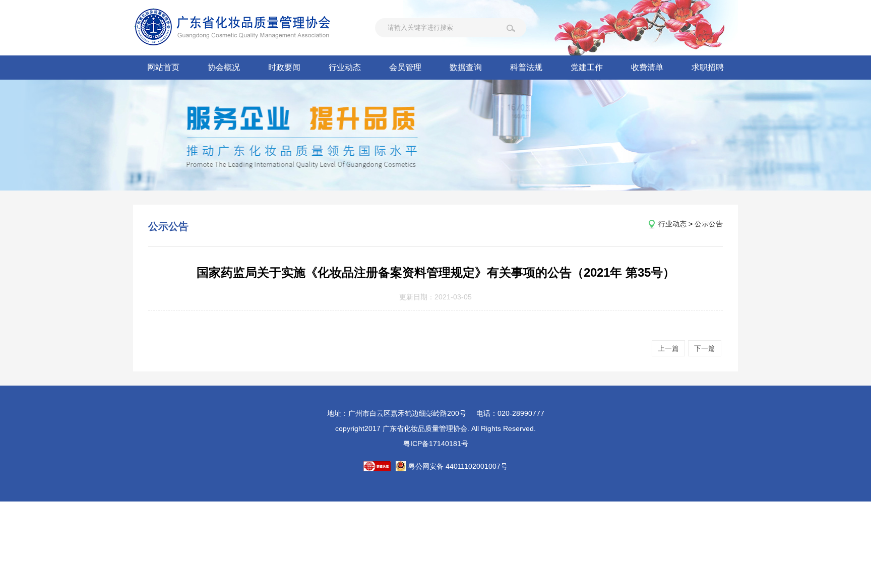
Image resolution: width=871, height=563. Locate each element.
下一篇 (704, 348)
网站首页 (163, 67)
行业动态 (345, 67)
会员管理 (405, 67)
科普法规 (526, 67)
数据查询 (466, 67)
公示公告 (709, 224)
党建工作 (587, 67)
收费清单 (647, 67)
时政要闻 (284, 67)
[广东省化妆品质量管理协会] (246, 27)
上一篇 (668, 348)
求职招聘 (708, 67)
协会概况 (224, 67)
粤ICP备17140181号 (435, 444)
